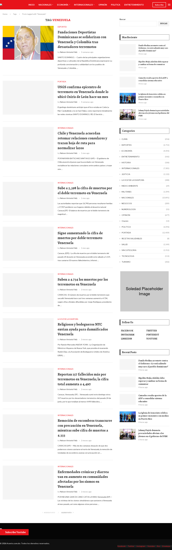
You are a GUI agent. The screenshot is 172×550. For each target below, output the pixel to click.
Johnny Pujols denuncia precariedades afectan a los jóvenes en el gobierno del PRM (153, 113)
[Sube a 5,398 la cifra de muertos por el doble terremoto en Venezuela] (28, 199)
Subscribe (159, 5)
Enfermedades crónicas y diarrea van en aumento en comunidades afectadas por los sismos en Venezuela (83, 479)
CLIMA (145, 139)
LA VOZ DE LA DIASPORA (145, 180)
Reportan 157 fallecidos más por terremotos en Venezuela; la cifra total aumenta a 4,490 (83, 379)
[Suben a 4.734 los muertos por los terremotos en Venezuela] (28, 290)
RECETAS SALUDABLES (145, 238)
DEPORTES (145, 145)
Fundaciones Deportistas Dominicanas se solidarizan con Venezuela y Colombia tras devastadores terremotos (82, 39)
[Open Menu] (169, 4)
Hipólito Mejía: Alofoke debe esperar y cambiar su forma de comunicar (153, 63)
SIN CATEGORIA (145, 250)
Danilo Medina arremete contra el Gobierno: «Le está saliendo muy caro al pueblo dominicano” (153, 48)
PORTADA (145, 232)
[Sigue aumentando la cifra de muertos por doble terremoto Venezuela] (28, 244)
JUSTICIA (145, 174)
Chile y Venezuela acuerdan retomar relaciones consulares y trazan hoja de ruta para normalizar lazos (82, 140)
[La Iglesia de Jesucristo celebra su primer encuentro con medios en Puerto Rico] (128, 98)
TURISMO (145, 262)
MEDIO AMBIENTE (145, 186)
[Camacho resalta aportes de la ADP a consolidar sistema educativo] (128, 82)
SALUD (145, 244)
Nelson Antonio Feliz (68, 52)
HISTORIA (145, 162)
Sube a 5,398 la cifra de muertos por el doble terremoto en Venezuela (85, 190)
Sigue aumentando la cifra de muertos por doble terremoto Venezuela (80, 238)
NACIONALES (45, 4)
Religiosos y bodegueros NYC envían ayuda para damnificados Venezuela (83, 329)
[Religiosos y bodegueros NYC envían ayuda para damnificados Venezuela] (28, 335)
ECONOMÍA (62, 4)
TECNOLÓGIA (145, 256)
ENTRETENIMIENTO (134, 4)
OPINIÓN (102, 4)
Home (5, 14)
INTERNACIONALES (83, 4)
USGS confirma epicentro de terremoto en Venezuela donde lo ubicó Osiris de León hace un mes (83, 92)
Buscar (123, 19)
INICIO (31, 4)
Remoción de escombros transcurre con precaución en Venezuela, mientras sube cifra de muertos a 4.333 (85, 428)
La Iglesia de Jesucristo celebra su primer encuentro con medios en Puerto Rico (152, 97)
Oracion (145, 221)
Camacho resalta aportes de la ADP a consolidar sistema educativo (153, 79)
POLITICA (115, 4)
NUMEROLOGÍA (145, 209)
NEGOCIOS (145, 203)
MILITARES (145, 192)
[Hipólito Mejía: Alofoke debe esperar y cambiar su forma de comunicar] (128, 65)
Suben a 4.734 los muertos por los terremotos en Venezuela (83, 282)
